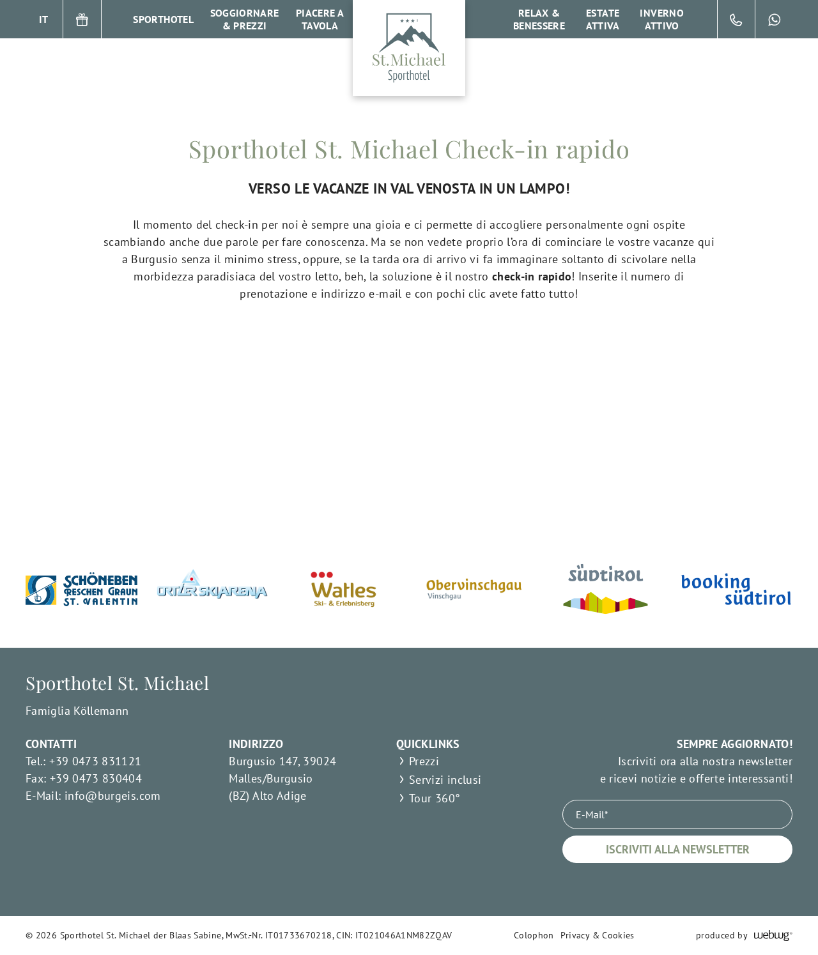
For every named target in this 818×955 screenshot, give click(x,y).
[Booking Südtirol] (736, 589)
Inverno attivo (662, 19)
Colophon (534, 935)
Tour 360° (434, 798)
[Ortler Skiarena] (212, 589)
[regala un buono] (82, 19)
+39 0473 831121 (95, 761)
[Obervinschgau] (474, 589)
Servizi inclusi (445, 779)
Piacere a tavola (320, 19)
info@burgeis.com (113, 795)
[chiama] (736, 19)
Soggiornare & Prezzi (244, 19)
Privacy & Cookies (597, 935)
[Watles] (343, 589)
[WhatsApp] (774, 19)
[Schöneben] (81, 589)
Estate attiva (603, 19)
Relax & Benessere (539, 19)
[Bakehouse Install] (409, 48)
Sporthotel (163, 19)
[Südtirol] (605, 589)
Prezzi (424, 761)
